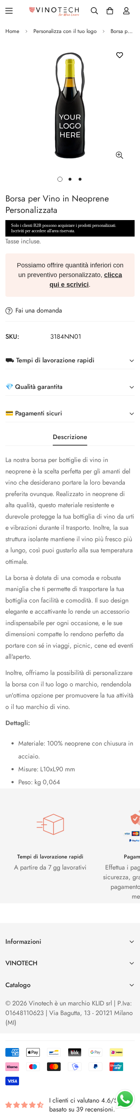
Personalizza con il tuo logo (65, 31)
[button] (110, 11)
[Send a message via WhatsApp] (125, 1099)
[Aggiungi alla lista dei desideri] (119, 55)
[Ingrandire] (119, 155)
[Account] (126, 10)
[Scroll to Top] (127, 1076)
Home (12, 31)
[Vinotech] (54, 11)
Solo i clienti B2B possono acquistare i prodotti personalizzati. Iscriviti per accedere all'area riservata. (63, 228)
